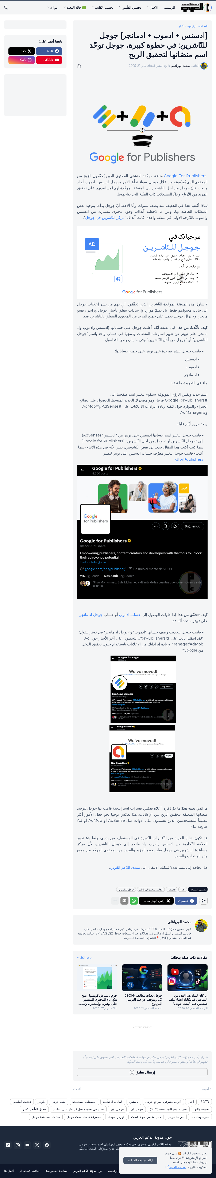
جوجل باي (137, 1109)
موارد (54, 7)
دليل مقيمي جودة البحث (146, 1117)
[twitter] (37, 1145)
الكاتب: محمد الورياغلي (151, 889)
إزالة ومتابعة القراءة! (140, 1160)
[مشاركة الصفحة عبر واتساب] (134, 901)
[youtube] (27, 1145)
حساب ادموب (130, 614)
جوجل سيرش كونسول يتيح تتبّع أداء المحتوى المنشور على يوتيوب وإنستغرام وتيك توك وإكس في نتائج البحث (99, 999)
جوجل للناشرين (126, 889)
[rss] (8, 1145)
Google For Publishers (185, 176)
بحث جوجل (58, 1102)
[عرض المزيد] (115, 901)
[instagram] (18, 1145)
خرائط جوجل (175, 1117)
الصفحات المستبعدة (84, 1102)
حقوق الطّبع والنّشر (34, 1109)
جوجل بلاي (117, 1109)
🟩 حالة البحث (76, 7)
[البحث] (7, 7)
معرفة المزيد (177, 1167)
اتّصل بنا (9, 1171)
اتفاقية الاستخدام (29, 1171)
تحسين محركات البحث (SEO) (168, 1109)
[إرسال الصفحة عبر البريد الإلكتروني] (124, 901)
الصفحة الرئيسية (197, 26)
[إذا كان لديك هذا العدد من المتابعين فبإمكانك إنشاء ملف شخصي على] (187, 977)
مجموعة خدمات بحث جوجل (84, 1117)
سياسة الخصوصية (57, 1171)
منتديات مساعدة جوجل (46, 1117)
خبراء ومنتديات (200, 1117)
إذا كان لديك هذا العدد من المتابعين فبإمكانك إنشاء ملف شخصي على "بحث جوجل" (188, 999)
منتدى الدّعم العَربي (125, 867)
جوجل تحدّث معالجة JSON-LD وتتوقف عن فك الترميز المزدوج (143, 999)
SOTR (205, 1102)
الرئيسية (169, 7)
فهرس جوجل (116, 1117)
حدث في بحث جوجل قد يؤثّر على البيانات (78, 1109)
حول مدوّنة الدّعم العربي (88, 1171)
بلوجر (41, 1102)
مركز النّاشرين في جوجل (105, 217)
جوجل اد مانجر (91, 614)
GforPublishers (189, 459)
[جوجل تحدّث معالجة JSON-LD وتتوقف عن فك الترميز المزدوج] (142, 977)
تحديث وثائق (201, 1109)
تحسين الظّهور (131, 7)
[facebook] (47, 1145)
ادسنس (172, 889)
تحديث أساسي (22, 1102)
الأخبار (154, 7)
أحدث (205, 1089)
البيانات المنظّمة (113, 1102)
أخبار (181, 26)
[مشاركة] (80, 66)
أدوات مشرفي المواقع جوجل (163, 1102)
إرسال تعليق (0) (142, 1072)
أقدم (78, 1089)
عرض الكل (86, 957)
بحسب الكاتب (104, 7)
